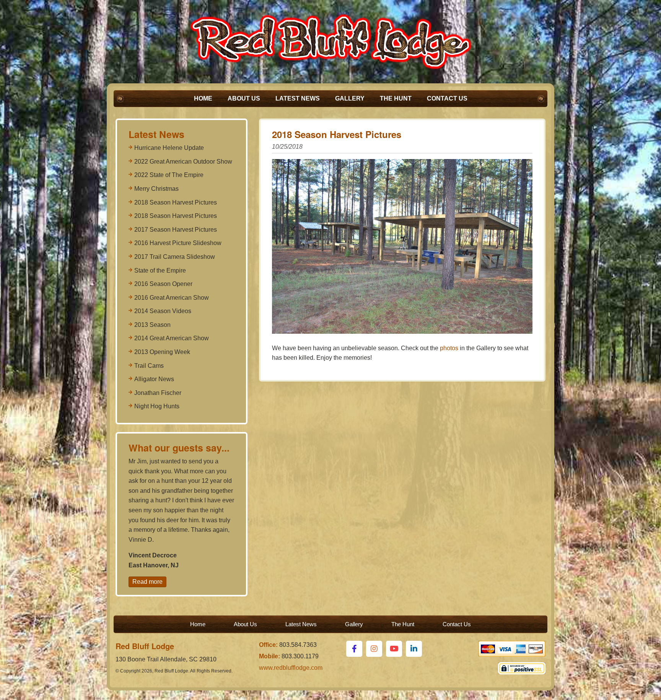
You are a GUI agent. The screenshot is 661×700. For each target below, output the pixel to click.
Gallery (350, 98)
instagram (374, 649)
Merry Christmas (156, 188)
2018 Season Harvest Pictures (175, 202)
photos (449, 348)
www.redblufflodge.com (290, 667)
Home (203, 98)
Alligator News (154, 379)
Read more (147, 581)
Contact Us (447, 98)
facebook (354, 649)
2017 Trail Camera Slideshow (174, 256)
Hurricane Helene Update (169, 148)
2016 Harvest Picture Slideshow (177, 243)
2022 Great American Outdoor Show (183, 161)
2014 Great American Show (171, 338)
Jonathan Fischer (157, 393)
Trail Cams (149, 365)
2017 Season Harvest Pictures (175, 229)
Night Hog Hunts (156, 406)
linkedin (414, 649)
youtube (394, 649)
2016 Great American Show (171, 297)
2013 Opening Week (162, 352)
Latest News (297, 98)
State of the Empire (160, 270)
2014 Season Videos (162, 311)
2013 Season (152, 325)
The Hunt (396, 98)
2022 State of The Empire (169, 175)
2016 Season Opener (163, 284)
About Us (244, 98)
